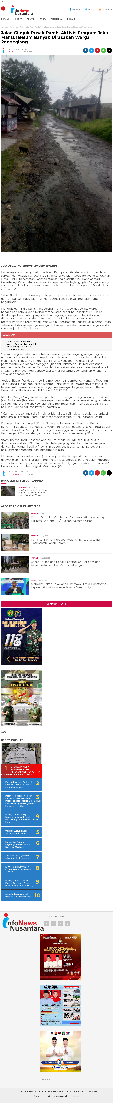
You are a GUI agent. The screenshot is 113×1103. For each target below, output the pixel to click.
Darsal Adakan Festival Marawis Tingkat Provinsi (18, 895)
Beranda (6, 19)
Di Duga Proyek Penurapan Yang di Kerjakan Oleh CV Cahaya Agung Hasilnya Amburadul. (20, 771)
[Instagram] (53, 923)
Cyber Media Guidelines (59, 1092)
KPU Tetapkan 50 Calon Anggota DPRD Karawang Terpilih (18, 869)
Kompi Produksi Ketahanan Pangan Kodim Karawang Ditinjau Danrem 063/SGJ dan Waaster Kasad (67, 519)
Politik (30, 19)
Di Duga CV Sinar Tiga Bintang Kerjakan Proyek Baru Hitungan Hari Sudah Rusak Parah (21, 818)
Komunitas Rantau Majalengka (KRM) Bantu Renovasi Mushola (17, 844)
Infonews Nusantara (56, 1096)
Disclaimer (93, 1092)
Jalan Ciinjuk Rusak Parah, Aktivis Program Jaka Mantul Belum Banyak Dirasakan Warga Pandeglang (21, 345)
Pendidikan (57, 19)
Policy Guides (79, 1092)
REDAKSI (71, 19)
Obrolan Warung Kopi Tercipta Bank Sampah (16, 832)
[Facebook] (46, 923)
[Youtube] (67, 923)
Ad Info (42, 1092)
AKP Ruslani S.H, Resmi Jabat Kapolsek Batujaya (17, 856)
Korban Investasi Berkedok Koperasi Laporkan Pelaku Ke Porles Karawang (19, 784)
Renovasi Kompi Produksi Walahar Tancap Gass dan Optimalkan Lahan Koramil (66, 541)
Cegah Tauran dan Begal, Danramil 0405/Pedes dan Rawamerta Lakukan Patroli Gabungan (65, 563)
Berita (18, 19)
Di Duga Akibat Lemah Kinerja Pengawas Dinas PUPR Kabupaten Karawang (19, 883)
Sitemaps (18, 1092)
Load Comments (56, 604)
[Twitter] (60, 923)
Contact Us (30, 1092)
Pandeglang (13, 52)
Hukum (42, 19)
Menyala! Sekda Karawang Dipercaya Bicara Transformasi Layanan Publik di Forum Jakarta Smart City (69, 585)
